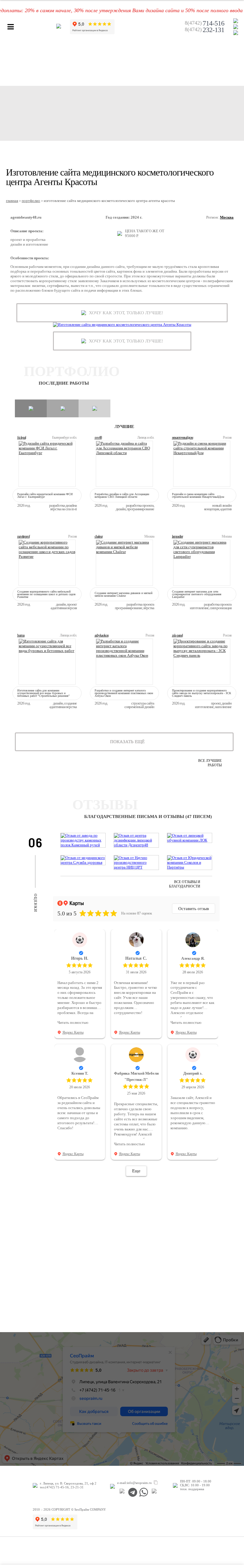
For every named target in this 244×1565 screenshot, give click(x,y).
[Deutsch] (235, 26)
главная (12, 200)
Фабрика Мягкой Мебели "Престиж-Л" (136, 1076)
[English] (235, 32)
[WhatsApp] (143, 1492)
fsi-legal (21, 437)
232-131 (204, 30)
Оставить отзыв (193, 908)
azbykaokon (102, 635)
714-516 (204, 23)
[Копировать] (155, 1483)
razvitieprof (23, 536)
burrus (21, 635)
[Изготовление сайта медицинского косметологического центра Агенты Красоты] (122, 324)
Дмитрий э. (192, 1073)
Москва (227, 217)
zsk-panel (177, 635)
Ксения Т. (79, 1073)
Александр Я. (192, 958)
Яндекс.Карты (73, 1032)
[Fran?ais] (235, 20)
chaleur (99, 536)
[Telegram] (133, 1492)
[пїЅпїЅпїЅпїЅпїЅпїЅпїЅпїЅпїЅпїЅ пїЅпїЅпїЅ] (122, 1492)
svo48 (98, 437)
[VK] (154, 1492)
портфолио (31, 200)
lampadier (177, 536)
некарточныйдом (182, 437)
